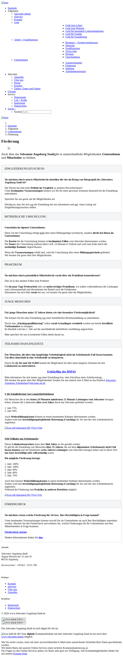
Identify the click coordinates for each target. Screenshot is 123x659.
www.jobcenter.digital (12, 636)
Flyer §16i (36, 495)
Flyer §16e (36, 427)
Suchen (18, 111)
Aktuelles (12, 592)
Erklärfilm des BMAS (61, 371)
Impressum (13, 605)
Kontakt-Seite (20, 653)
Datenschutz (14, 608)
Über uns (12, 589)
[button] (13, 11)
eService (12, 586)
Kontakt (12, 583)
